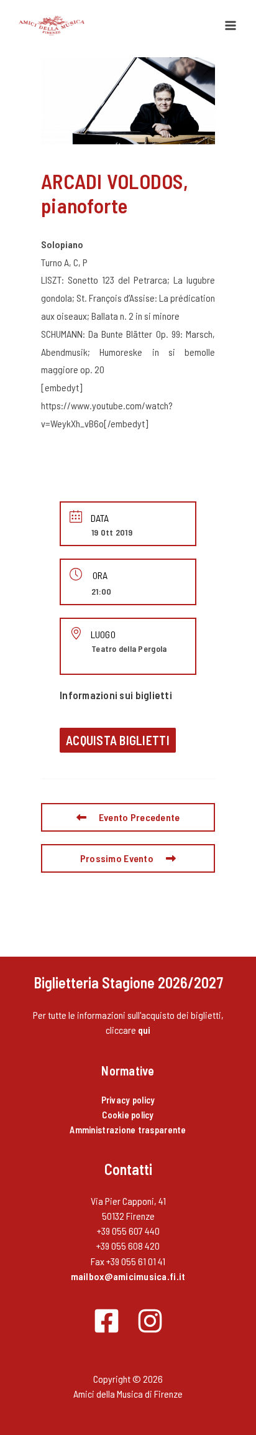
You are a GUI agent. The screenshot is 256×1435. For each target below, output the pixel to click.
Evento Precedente (139, 817)
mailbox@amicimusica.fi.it (128, 1276)
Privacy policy (128, 1099)
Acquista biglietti (118, 740)
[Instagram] (150, 1320)
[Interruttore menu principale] (230, 25)
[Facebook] (106, 1320)
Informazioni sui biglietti (116, 695)
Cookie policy (127, 1114)
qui (144, 1030)
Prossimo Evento (116, 858)
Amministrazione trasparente (128, 1129)
